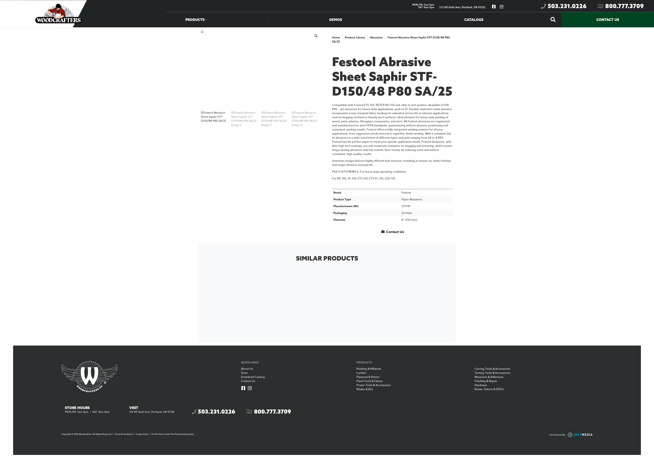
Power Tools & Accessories (373, 385)
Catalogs (473, 20)
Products (195, 20)
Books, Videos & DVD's (489, 389)
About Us (247, 369)
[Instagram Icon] (249, 388)
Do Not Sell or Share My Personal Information (173, 434)
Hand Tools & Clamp (369, 381)
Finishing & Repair (485, 381)
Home (336, 38)
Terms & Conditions (123, 434)
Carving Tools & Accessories (492, 369)
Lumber (361, 373)
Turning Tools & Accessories (492, 373)
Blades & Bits (364, 389)
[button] (316, 36)
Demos (335, 20)
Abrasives (376, 38)
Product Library (355, 38)
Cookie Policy (142, 434)
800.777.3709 (620, 6)
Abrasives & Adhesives (488, 377)
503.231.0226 (567, 6)
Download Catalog (253, 377)
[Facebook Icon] (243, 388)
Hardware (480, 385)
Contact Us (607, 20)
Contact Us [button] (394, 231)
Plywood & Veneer (368, 377)
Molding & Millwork (368, 369)
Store (244, 373)
